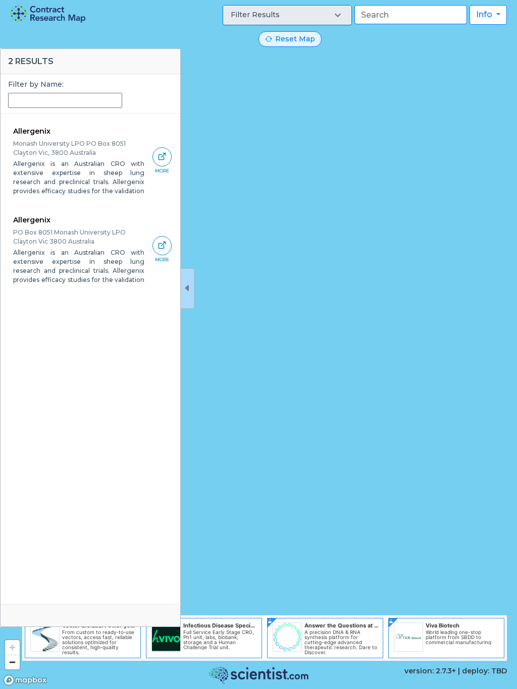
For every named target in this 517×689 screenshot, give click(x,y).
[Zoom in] (12, 647)
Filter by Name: (36, 84)
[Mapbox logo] (25, 680)
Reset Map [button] (295, 38)
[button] (287, 15)
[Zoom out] (12, 662)
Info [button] (485, 14)
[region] (258, 344)
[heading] (47, 14)
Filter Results (255, 14)
